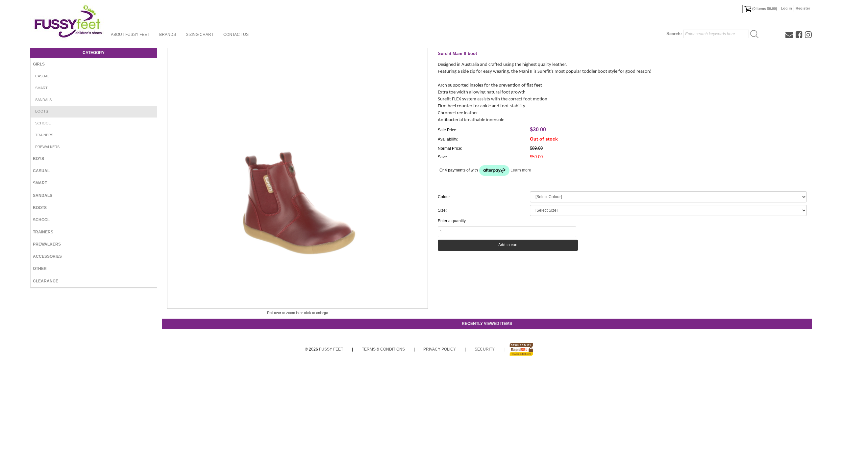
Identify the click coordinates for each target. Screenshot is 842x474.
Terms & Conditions (383, 349)
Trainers (44, 135)
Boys (38, 158)
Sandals (43, 100)
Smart (41, 88)
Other (40, 268)
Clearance (45, 281)
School (43, 123)
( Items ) (764, 9)
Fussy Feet (331, 349)
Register (803, 8)
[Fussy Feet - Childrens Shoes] (68, 21)
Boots (41, 111)
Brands (167, 34)
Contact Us (236, 34)
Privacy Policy (439, 349)
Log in (786, 8)
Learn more (520, 170)
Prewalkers (47, 147)
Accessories (47, 256)
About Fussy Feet (130, 34)
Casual (42, 76)
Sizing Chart (199, 34)
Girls (39, 64)
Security (485, 349)
